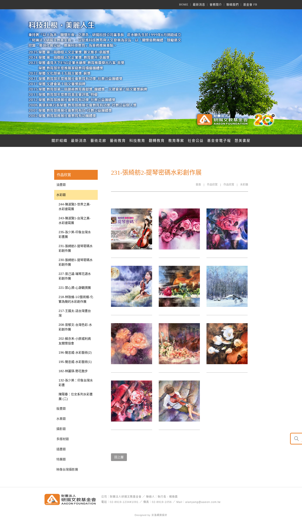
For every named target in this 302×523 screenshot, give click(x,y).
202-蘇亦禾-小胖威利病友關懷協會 (75, 341)
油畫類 (61, 184)
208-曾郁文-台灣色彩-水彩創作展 (75, 327)
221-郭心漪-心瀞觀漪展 (75, 287)
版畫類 (61, 408)
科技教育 (137, 140)
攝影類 (61, 429)
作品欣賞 (212, 184)
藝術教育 (118, 140)
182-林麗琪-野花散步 (73, 371)
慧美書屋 (242, 140)
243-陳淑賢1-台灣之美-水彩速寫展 (75, 220)
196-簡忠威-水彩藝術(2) (75, 352)
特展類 (61, 459)
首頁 (198, 184)
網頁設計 (162, 515)
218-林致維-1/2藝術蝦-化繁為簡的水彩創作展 (76, 299)
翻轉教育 (157, 140)
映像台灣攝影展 (67, 469)
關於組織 (59, 140)
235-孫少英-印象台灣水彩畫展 (75, 234)
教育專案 (176, 140)
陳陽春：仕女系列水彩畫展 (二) (76, 396)
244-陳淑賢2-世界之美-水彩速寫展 (75, 206)
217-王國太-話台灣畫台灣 (75, 313)
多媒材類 (62, 439)
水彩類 (244, 184)
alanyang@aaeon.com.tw (203, 502)
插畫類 (61, 449)
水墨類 (61, 418)
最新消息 (79, 140)
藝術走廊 (98, 140)
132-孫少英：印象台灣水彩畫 (76, 383)
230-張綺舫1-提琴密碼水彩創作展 (76, 262)
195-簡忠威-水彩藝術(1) (75, 362)
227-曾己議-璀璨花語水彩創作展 (75, 276)
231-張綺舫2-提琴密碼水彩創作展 (76, 248)
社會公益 (196, 140)
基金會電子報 (219, 140)
